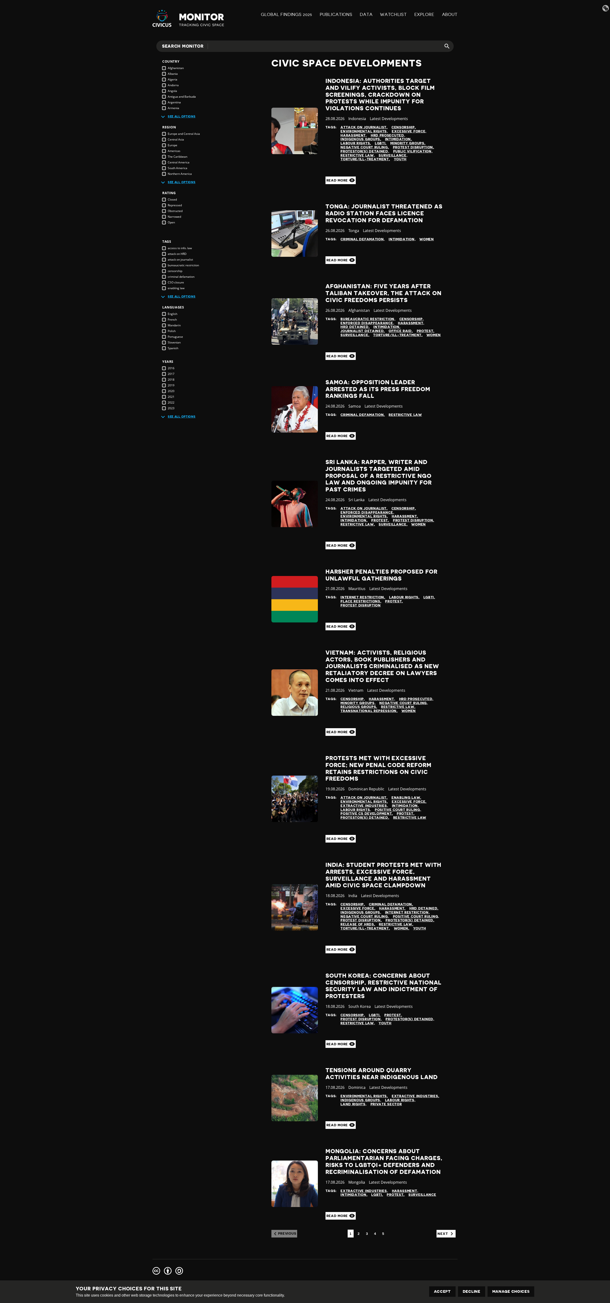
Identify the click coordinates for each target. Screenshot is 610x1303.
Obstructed (175, 211)
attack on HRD (177, 254)
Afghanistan (176, 68)
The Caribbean (177, 157)
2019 (171, 385)
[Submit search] (444, 46)
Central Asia (176, 139)
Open (171, 222)
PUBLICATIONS (336, 14)
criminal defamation (181, 277)
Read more (337, 180)
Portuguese (175, 337)
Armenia (173, 108)
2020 (171, 391)
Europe (172, 145)
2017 (171, 374)
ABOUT (450, 14)
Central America (178, 162)
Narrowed (174, 217)
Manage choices (511, 1291)
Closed (172, 199)
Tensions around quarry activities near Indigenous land (381, 1073)
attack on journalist (180, 260)
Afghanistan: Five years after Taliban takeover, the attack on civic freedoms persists (383, 293)
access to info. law (180, 248)
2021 (171, 397)
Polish (172, 331)
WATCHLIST (393, 14)
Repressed (175, 205)
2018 (171, 380)
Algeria (172, 79)
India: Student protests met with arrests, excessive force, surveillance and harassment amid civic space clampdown (383, 875)
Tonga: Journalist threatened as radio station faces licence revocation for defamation (383, 213)
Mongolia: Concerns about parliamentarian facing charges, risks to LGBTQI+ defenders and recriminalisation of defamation (383, 1161)
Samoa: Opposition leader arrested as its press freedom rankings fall (377, 389)
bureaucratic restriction (183, 265)
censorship (175, 271)
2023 (171, 408)
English (172, 314)
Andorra (173, 85)
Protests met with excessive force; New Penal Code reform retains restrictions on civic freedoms (378, 768)
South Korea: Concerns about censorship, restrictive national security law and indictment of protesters (383, 986)
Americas (174, 151)
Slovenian (174, 342)
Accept (442, 1291)
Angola (172, 91)
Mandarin (174, 325)
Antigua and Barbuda (182, 97)
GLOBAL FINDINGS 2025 (286, 14)
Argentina (174, 102)
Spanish (173, 348)
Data (366, 14)
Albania (173, 74)
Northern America (180, 174)
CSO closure (176, 282)
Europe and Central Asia (184, 134)
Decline (471, 1291)
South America (177, 168)
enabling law (176, 288)
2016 (171, 368)
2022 (171, 402)
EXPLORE (424, 14)
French (172, 320)
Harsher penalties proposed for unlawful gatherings (381, 575)
